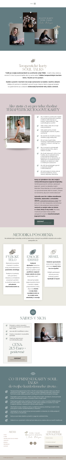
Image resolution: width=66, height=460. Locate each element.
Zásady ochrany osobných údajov (56, 457)
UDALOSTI (6, 440)
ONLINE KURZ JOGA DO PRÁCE (11, 438)
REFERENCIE (6, 444)
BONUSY (6, 442)
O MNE (5, 436)
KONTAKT (6, 446)
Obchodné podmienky (43, 457)
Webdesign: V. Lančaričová (31, 457)
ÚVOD (5, 434)
